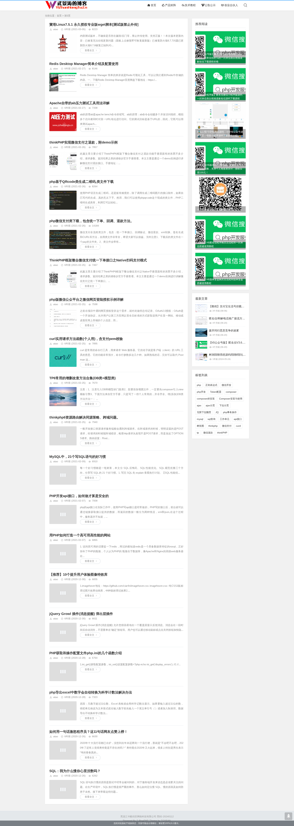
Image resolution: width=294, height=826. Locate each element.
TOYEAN (166, 820)
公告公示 (210, 5)
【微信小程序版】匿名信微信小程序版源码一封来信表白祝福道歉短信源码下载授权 (219, 96)
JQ (217, 412)
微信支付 (227, 425)
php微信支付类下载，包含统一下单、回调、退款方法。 (91, 221)
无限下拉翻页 (204, 412)
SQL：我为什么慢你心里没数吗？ (75, 771)
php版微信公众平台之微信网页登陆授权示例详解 (86, 299)
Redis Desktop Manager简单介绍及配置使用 (83, 64)
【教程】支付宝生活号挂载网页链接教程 (233, 306)
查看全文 (89, 50)
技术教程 (190, 5)
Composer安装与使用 (230, 398)
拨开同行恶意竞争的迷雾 (224, 330)
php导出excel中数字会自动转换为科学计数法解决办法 (90, 692)
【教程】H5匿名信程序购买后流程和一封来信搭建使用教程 (220, 244)
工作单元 (224, 419)
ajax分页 (210, 405)
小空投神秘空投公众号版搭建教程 (215, 209)
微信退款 (208, 432)
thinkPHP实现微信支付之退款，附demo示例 (83, 142)
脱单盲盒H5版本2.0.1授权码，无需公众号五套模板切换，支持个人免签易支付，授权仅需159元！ (220, 169)
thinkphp (213, 425)
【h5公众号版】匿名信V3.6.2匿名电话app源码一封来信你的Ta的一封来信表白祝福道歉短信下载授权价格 (219, 58)
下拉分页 (224, 405)
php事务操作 (230, 412)
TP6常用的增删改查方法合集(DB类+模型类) (82, 378)
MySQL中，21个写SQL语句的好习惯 (77, 456)
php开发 (201, 391)
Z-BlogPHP (142, 820)
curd (238, 425)
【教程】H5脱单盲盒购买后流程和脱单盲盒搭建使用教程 (220, 281)
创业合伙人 (231, 5)
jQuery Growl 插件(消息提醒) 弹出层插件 (81, 614)
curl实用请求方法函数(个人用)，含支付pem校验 (86, 339)
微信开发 (226, 385)
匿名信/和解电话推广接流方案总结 (229, 318)
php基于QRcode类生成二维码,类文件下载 (81, 181)
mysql (200, 419)
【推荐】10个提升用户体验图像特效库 (78, 574)
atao (55, 29)
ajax (199, 405)
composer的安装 (206, 398)
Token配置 (215, 391)
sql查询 (211, 419)
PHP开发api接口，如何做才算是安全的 (79, 496)
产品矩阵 (170, 5)
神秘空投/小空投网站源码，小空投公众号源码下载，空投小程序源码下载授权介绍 (220, 133)
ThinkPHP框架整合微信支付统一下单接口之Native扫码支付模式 (98, 260)
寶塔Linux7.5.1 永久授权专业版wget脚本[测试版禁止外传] (93, 24)
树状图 (200, 425)
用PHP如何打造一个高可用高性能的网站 (80, 535)
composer (231, 391)
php (199, 385)
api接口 (238, 419)
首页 (153, 5)
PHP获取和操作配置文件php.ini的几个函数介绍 (85, 653)
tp (198, 432)
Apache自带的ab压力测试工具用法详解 (79, 103)
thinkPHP (222, 432)
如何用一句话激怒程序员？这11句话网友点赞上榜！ (88, 731)
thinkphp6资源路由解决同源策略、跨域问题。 (84, 417)
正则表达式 (211, 385)
